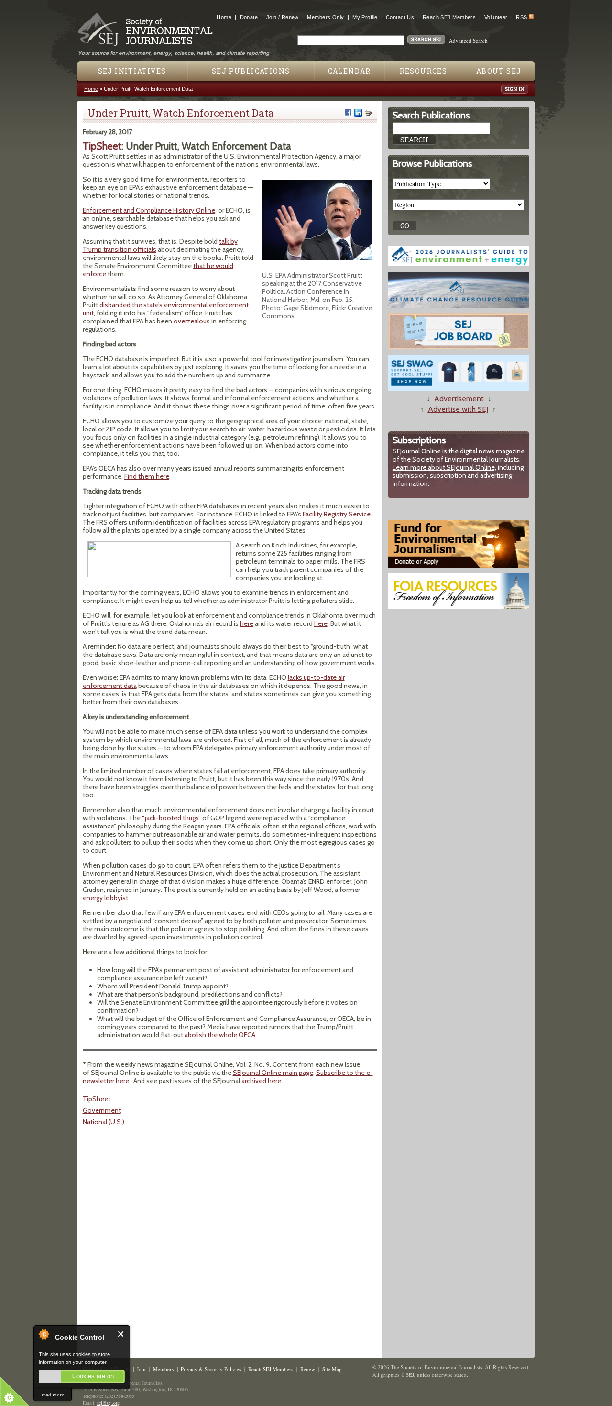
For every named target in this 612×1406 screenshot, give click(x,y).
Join (141, 1369)
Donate (249, 17)
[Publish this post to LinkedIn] (358, 112)
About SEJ (499, 70)
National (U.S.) (103, 1121)
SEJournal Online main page (273, 1072)
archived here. (262, 1080)
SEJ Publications (251, 70)
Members (163, 1369)
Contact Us (400, 17)
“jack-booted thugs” (171, 818)
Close (121, 1334)
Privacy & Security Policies (211, 1369)
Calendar (349, 70)
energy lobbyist (105, 897)
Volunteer (496, 17)
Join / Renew (282, 17)
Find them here (146, 476)
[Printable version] (368, 112)
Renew (307, 1369)
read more (53, 1394)
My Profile (364, 17)
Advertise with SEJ (458, 409)
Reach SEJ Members (449, 17)
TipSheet (96, 1099)
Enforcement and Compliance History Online (149, 210)
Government (102, 1110)
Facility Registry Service (337, 514)
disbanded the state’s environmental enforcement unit (166, 309)
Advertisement (459, 398)
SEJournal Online (417, 451)
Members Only (325, 17)
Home (224, 17)
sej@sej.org (108, 1402)
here (246, 623)
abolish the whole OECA (220, 1034)
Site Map (332, 1369)
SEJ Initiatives (132, 70)
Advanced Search (468, 40)
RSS (521, 17)
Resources (424, 70)
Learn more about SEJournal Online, (444, 467)
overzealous (192, 321)
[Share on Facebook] (348, 112)
